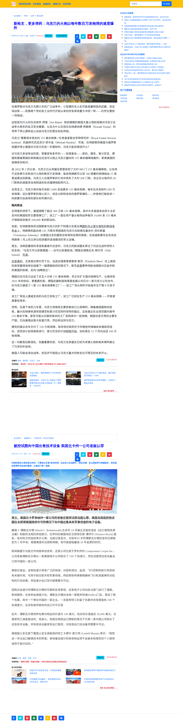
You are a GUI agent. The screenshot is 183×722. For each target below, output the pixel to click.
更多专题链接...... (165, 107)
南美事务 (123, 95)
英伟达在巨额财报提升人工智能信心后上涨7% (141, 82)
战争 (32, 16)
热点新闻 (17, 16)
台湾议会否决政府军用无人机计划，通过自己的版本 (144, 70)
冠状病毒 (123, 101)
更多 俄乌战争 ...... (110, 391)
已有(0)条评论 (111, 360)
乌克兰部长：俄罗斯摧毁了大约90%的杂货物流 (142, 35)
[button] (77, 36)
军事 (25, 16)
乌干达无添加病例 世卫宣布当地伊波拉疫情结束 (142, 79)
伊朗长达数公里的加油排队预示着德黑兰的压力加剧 (144, 32)
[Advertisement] (66, 414)
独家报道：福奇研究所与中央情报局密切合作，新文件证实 (146, 17)
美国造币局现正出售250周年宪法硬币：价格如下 (143, 85)
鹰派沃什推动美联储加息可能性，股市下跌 (140, 29)
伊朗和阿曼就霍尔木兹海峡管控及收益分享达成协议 (144, 26)
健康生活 (57, 3)
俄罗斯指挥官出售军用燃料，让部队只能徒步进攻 (143, 58)
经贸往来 (37, 438)
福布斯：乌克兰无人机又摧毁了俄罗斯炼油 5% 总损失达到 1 (44, 364)
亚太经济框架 (48, 438)
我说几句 (48, 36)
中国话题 (123, 98)
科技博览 (67, 3)
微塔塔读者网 (25, 3)
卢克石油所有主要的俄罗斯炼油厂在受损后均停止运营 (144, 61)
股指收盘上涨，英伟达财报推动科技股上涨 (140, 64)
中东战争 (139, 95)
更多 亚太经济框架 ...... (108, 688)
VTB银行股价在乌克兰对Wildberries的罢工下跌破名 (144, 67)
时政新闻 (37, 3)
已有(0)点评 (39, 36)
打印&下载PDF (61, 36)
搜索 (167, 3)
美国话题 (139, 98)
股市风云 (155, 95)
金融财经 (47, 3)
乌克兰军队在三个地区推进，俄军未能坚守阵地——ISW (145, 44)
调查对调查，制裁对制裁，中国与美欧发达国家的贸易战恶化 (44, 662)
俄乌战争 (40, 16)
